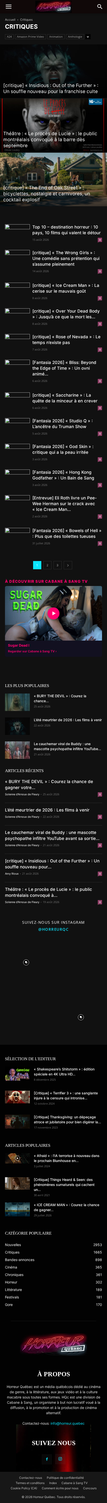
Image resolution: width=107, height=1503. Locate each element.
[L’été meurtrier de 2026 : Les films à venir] (17, 726)
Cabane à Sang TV (74, 1483)
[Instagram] (60, 1459)
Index (53, 1483)
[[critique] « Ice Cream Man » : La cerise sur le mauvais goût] (17, 292)
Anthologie (75, 36)
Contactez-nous (30, 1478)
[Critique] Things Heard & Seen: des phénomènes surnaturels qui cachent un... (64, 1184)
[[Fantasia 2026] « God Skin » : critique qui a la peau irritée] (17, 453)
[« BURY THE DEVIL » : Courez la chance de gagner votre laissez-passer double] (17, 702)
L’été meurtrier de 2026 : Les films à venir (68, 720)
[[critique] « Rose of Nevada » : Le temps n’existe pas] (17, 343)
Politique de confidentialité (65, 1478)
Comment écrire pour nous (60, 1488)
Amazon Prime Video (30, 36)
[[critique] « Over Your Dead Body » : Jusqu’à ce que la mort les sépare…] (17, 317)
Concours (90, 1488)
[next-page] (68, 565)
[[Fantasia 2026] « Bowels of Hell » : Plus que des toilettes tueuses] (17, 537)
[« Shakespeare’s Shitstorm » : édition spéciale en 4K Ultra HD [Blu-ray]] (17, 1074)
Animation (56, 36)
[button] (8, 6)
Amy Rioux (12, 873)
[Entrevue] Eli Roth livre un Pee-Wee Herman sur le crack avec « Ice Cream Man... (64, 503)
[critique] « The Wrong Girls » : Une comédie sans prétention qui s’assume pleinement (66, 258)
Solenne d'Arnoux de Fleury (22, 794)
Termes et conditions (30, 1483)
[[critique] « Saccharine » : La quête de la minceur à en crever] (17, 401)
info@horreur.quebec (68, 1423)
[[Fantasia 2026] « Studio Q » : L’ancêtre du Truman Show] (17, 427)
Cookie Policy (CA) (24, 1488)
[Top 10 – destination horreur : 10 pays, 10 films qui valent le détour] (17, 233)
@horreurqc (53, 929)
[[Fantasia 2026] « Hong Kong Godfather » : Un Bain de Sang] (17, 478)
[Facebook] (47, 1459)
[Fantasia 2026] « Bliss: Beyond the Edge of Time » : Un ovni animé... (64, 368)
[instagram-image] (26, 961)
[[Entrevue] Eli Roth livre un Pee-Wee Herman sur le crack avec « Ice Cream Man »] (17, 504)
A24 (9, 36)
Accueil (10, 19)
